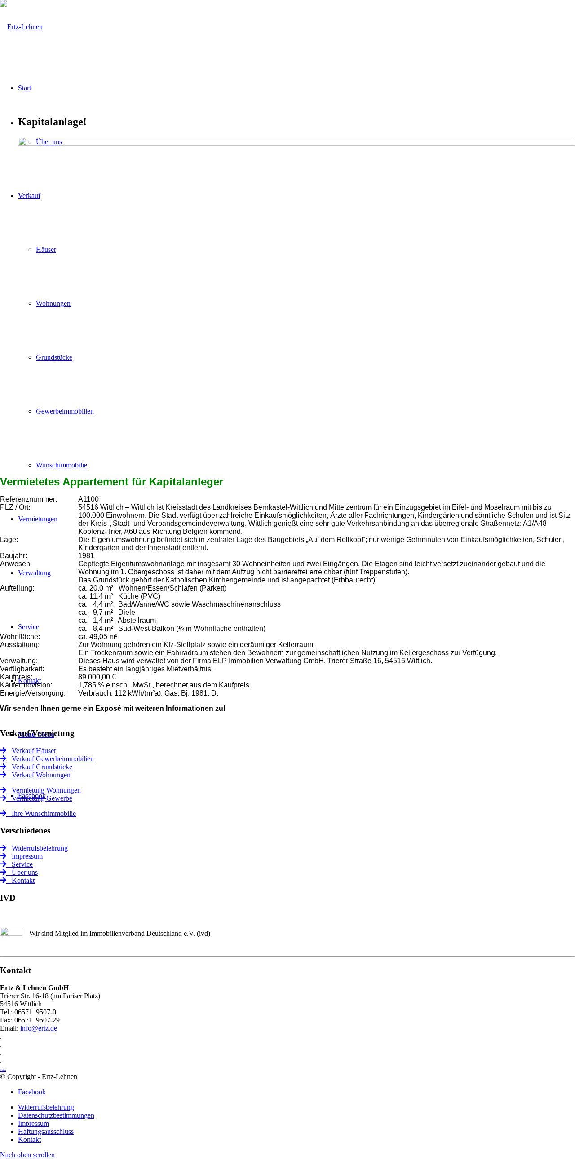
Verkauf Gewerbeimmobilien (50, 758)
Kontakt (20, 880)
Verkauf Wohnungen (38, 775)
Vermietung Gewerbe (39, 798)
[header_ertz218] (21, 27)
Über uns (22, 872)
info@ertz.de (38, 1028)
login (3, 1069)
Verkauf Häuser (31, 750)
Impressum (24, 856)
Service (19, 864)
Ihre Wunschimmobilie (41, 813)
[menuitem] (296, 1107)
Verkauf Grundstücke (39, 767)
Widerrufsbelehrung (37, 848)
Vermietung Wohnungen (43, 790)
